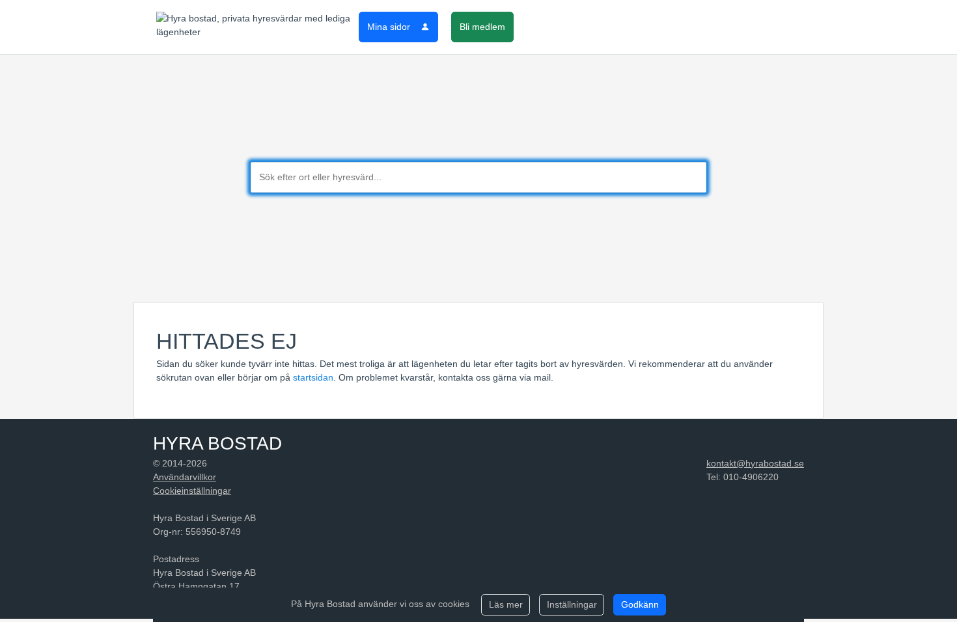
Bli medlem (482, 26)
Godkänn (640, 604)
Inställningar (572, 604)
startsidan (313, 377)
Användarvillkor (184, 477)
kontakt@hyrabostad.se (755, 463)
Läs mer (506, 604)
